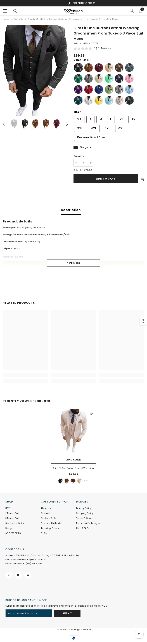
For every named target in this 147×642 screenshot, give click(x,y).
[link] (25, 375)
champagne (79, 481)
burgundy (73, 481)
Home (6, 19)
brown (66, 481)
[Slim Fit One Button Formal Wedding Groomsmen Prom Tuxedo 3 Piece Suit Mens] (73, 431)
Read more (73, 262)
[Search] (15, 11)
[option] (35, 70)
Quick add (73, 459)
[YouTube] (27, 575)
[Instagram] (18, 575)
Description (71, 210)
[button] (3, 124)
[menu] (5, 11)
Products (18, 19)
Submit (67, 613)
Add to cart (105, 178)
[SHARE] (141, 179)
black (60, 481)
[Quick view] (91, 413)
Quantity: (79, 156)
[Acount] (132, 11)
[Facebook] (8, 575)
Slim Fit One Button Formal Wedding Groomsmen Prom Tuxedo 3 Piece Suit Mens (73, 468)
